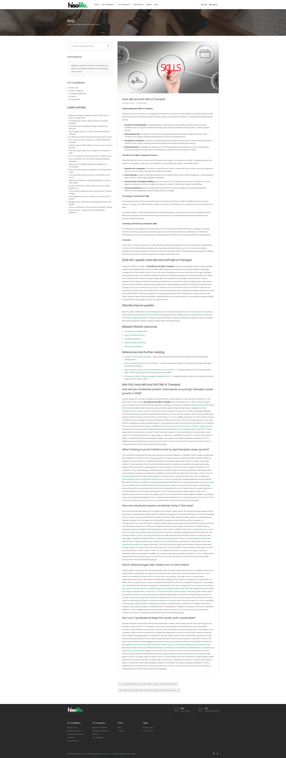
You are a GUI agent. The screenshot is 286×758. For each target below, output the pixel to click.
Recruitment (138, 4)
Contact (121, 731)
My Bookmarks (74, 99)
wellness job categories (133, 346)
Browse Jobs (73, 88)
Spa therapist (142, 103)
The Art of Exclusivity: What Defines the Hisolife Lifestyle (90, 207)
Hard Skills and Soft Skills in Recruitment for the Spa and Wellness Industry (148, 690)
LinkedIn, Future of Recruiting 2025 (137, 357)
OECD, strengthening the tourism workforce (141, 363)
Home (97, 4)
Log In (205, 4)
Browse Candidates (100, 727)
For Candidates (108, 4)
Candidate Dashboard (77, 93)
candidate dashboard (132, 339)
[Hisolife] (78, 6)
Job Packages (98, 737)
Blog (156, 4)
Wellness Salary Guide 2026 (187, 287)
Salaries (149, 4)
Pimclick (83, 754)
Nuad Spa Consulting (110, 754)
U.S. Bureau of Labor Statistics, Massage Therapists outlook (147, 376)
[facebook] (213, 753)
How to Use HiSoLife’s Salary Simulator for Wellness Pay (90, 156)
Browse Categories (76, 91)
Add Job (96, 734)
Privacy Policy (148, 727)
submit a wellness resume (162, 287)
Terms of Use (148, 731)
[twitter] (217, 753)
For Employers (123, 4)
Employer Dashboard (101, 731)
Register (214, 4)
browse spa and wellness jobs (140, 287)
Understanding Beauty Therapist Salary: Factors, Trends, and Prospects (149, 684)
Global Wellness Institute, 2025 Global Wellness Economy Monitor (149, 370)
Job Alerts (72, 96)
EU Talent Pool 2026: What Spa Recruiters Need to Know (90, 137)
